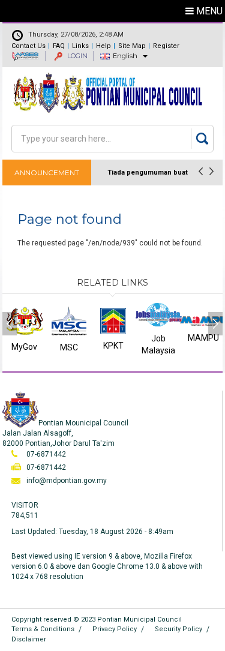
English (125, 56)
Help (103, 46)
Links (80, 46)
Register (166, 46)
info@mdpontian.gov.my (66, 480)
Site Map (132, 46)
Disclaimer (28, 639)
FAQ (59, 46)
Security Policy (178, 629)
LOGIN (76, 56)
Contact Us (28, 46)
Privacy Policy (114, 629)
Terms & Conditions (42, 629)
